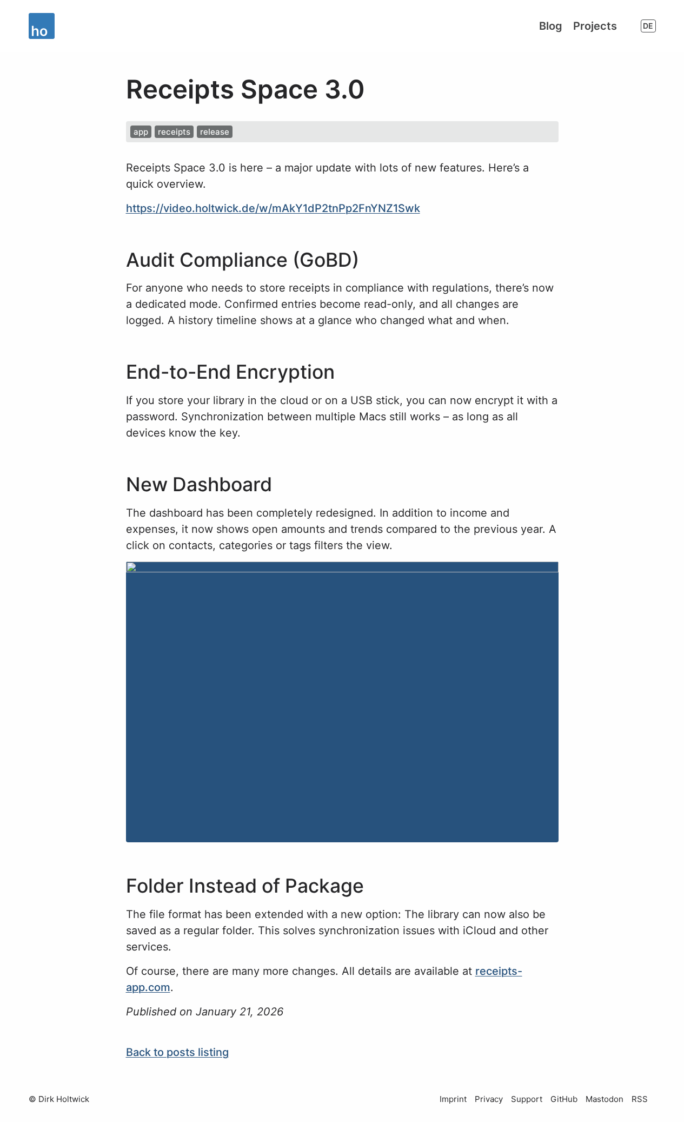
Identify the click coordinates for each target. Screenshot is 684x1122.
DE (648, 25)
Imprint (453, 1099)
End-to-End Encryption (230, 372)
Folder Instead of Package (245, 885)
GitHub (563, 1099)
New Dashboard (199, 484)
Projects (595, 25)
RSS (640, 1099)
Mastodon (604, 1099)
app (141, 132)
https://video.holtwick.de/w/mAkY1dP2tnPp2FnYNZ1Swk (273, 208)
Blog (550, 25)
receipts (174, 132)
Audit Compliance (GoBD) (242, 260)
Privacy (489, 1099)
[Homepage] (44, 26)
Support (526, 1099)
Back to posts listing (177, 1052)
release (214, 132)
